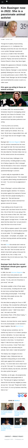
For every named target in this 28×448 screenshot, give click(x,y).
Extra (7, 244)
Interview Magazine (14, 142)
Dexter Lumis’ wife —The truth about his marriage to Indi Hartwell (20, 413)
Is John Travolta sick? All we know (20, 426)
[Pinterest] (25, 395)
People (17, 400)
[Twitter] (22, 395)
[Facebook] (19, 395)
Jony (3, 39)
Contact (8, 436)
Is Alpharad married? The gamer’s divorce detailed (6, 412)
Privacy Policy (18, 436)
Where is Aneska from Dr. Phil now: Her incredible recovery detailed (7, 428)
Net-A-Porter (19, 326)
